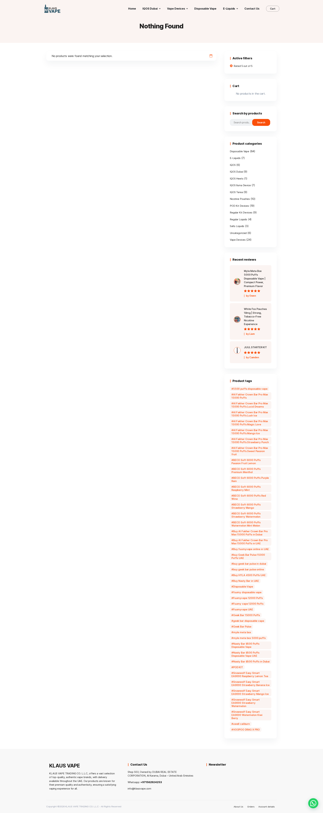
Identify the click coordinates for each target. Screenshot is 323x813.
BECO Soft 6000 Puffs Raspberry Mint (246, 488)
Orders (251, 806)
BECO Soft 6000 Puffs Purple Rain (250, 479)
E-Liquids (235, 158)
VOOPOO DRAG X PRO (246, 729)
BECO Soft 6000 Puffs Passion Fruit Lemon (246, 461)
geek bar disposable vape (248, 620)
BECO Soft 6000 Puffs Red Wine (248, 497)
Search (261, 122)
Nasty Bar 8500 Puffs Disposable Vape (245, 645)
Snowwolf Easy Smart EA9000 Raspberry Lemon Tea (249, 674)
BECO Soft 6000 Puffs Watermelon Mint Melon (246, 524)
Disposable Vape (239, 151)
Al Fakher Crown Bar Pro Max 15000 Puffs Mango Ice (249, 432)
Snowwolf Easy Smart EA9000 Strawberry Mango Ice (250, 692)
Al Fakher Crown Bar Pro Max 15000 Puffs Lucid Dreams (249, 405)
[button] (313, 803)
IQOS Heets (236, 178)
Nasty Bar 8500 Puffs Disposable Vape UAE (245, 654)
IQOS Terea (236, 192)
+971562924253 (151, 782)
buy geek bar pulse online (248, 569)
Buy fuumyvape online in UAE (251, 549)
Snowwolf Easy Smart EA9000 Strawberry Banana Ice (250, 683)
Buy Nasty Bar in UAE (246, 580)
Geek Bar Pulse (242, 626)
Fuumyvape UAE (243, 609)
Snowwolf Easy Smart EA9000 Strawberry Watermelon (245, 703)
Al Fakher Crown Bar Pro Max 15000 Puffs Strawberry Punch (250, 440)
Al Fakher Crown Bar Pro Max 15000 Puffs (249, 396)
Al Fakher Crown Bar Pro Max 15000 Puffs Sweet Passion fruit (249, 451)
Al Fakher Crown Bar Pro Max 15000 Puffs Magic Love (249, 423)
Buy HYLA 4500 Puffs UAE (249, 575)
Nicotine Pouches (240, 198)
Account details (266, 806)
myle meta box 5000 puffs (249, 638)
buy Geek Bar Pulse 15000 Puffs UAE (248, 556)
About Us (238, 806)
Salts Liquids (237, 226)
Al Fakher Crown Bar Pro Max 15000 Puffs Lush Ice (249, 414)
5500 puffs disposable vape (250, 388)
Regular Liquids (238, 219)
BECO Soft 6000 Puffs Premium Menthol (246, 470)
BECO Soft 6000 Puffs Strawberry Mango (246, 506)
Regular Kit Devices (241, 212)
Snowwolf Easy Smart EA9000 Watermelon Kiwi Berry (246, 715)
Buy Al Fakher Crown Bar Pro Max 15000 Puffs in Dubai (249, 533)
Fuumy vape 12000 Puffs (248, 603)
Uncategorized (238, 233)
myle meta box (242, 632)
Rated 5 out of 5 (243, 66)
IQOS (233, 165)
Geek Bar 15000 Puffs (246, 615)
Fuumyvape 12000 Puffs (248, 598)
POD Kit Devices (239, 205)
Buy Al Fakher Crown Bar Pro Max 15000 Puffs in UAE (249, 542)
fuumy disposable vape (247, 592)
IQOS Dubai (236, 171)
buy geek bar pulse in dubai (249, 563)
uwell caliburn (241, 723)
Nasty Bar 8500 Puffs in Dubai (251, 661)
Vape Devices (237, 239)
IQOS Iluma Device (240, 185)
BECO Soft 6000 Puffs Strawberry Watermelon (246, 515)
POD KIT (238, 667)
